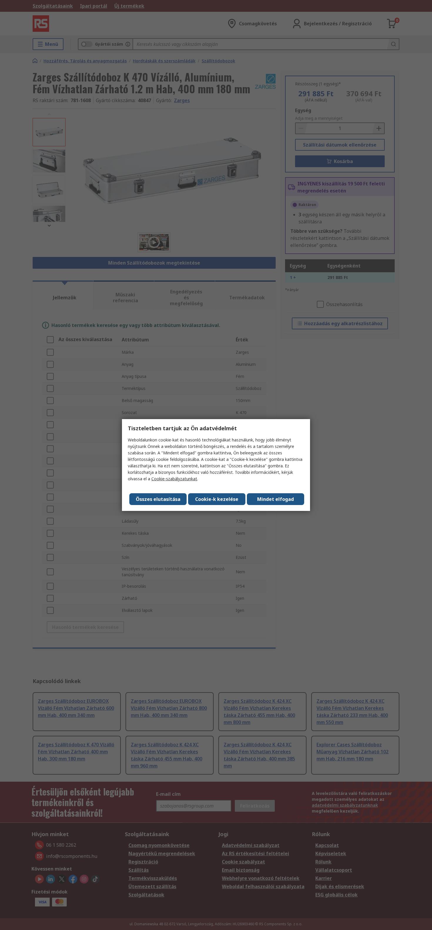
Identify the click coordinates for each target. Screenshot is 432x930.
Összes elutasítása (158, 499)
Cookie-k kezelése (216, 499)
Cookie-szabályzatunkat (174, 478)
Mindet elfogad (275, 499)
